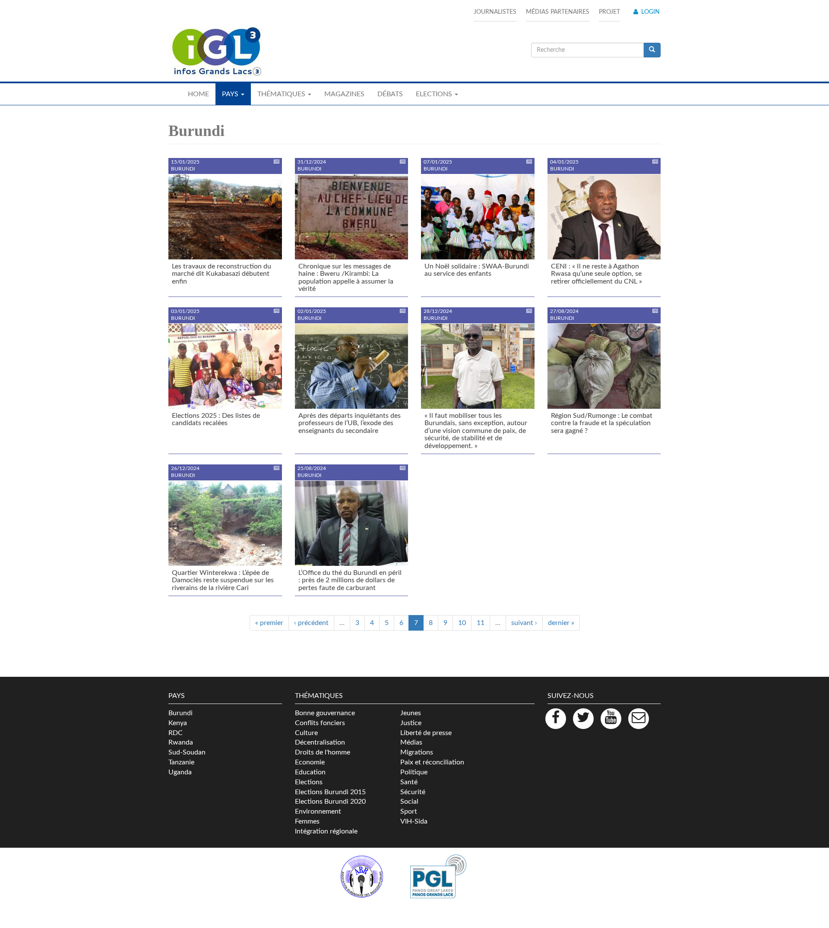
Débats (390, 94)
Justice (410, 723)
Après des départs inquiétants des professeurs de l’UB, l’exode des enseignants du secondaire (349, 423)
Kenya (177, 723)
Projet (609, 12)
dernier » (561, 622)
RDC (175, 732)
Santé (409, 782)
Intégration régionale (326, 831)
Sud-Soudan (187, 752)
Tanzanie (181, 762)
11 (480, 622)
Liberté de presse (426, 732)
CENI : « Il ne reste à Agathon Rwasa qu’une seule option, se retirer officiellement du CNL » (596, 274)
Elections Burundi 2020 (330, 801)
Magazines (344, 94)
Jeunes (410, 713)
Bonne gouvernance (325, 713)
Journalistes (495, 12)
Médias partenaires (557, 12)
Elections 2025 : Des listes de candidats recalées (216, 419)
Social (409, 801)
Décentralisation (320, 742)
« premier (269, 622)
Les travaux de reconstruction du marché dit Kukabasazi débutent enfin (221, 274)
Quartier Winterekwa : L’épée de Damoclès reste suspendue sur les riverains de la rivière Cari (223, 580)
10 (462, 622)
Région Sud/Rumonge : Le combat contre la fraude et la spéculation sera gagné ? (601, 423)
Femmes (307, 821)
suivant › (524, 622)
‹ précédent (311, 622)
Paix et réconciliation (432, 762)
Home (198, 94)
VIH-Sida (413, 821)
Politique (413, 772)
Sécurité (412, 792)
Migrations (416, 752)
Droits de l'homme (322, 752)
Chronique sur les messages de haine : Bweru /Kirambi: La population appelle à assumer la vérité (345, 278)
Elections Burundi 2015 (330, 792)
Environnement (318, 811)
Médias (411, 742)
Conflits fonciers (320, 723)
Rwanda (180, 742)
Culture (306, 732)
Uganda (180, 772)
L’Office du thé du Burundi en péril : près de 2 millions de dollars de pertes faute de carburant (350, 580)
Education (310, 772)
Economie (310, 762)
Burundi (180, 713)
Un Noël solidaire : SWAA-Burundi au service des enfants (476, 270)
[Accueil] (215, 51)
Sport (408, 811)
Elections (309, 782)
